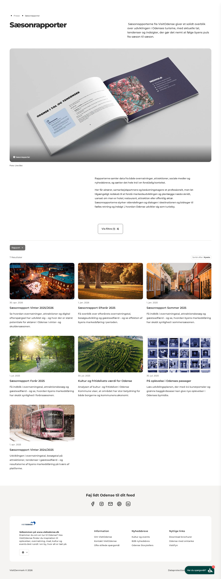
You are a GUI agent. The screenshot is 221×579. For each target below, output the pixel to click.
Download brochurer (180, 537)
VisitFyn (173, 545)
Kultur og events (141, 537)
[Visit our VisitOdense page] (92, 504)
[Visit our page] (101, 504)
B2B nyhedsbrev (141, 541)
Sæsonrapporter (23, 157)
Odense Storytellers (142, 545)
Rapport (16, 247)
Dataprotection (176, 570)
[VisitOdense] (28, 523)
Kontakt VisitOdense (105, 541)
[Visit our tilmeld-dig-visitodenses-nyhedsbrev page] (110, 504)
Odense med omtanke (181, 541)
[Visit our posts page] (128, 504)
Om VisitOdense (103, 537)
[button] (42, 315)
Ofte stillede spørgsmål (107, 545)
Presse (17, 16)
